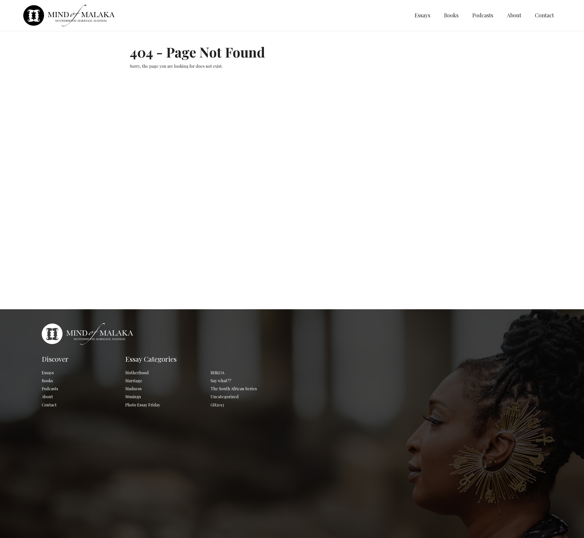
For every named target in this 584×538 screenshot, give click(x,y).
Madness (133, 388)
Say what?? (221, 380)
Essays (422, 15)
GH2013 (217, 405)
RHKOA (217, 372)
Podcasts (482, 15)
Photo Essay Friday (142, 405)
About (514, 15)
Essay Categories (151, 359)
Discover (55, 359)
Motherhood (137, 372)
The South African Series (234, 388)
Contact (544, 15)
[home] (215, 15)
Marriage (133, 380)
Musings (133, 396)
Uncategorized (225, 396)
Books (451, 15)
